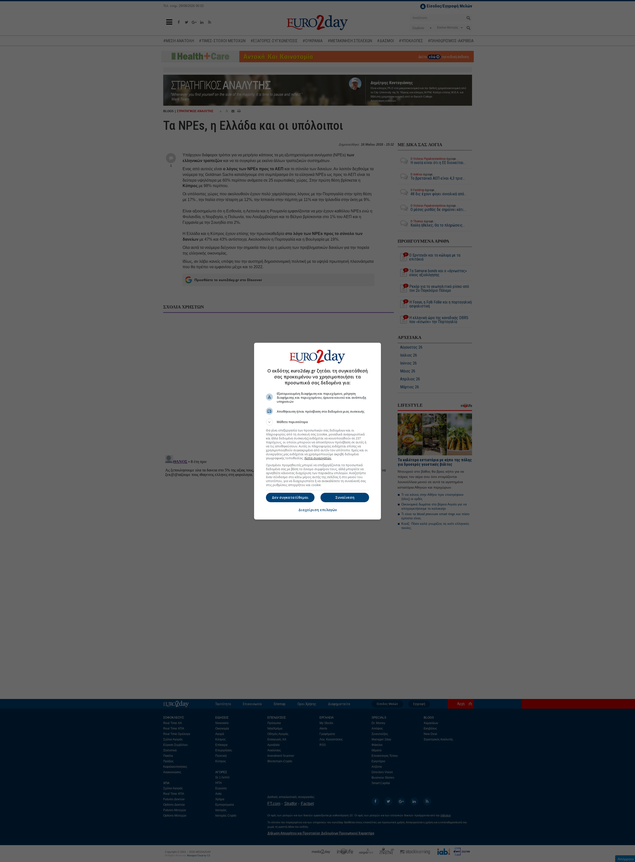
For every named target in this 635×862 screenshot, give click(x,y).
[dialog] (317, 431)
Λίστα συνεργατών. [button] (318, 458)
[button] (317, 422)
